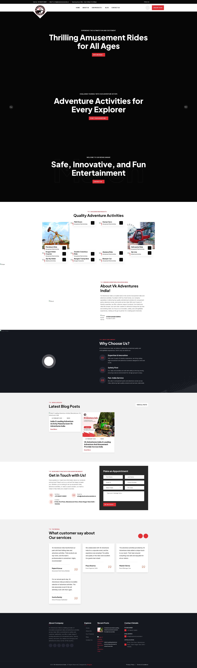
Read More (53, 429)
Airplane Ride (108, 252)
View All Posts (142, 405)
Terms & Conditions (142, 664)
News (68, 418)
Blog (107, 7)
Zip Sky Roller (51, 259)
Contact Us (116, 7)
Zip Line (134, 252)
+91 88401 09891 (42, 2)
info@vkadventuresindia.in (61, 2)
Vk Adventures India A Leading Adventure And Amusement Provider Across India (97, 444)
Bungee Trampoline (81, 259)
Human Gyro (107, 222)
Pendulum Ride (51, 247)
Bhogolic (89, 664)
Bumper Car (107, 259)
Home (78, 7)
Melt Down (78, 222)
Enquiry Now (157, 7)
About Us (85, 7)
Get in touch (108, 504)
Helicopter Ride (137, 247)
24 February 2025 (57, 418)
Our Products (97, 7)
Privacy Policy (130, 664)
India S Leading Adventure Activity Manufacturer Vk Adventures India (61, 423)
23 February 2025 (90, 439)
